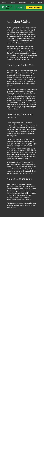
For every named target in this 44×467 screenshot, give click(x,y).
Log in (19, 7)
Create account (34, 7)
